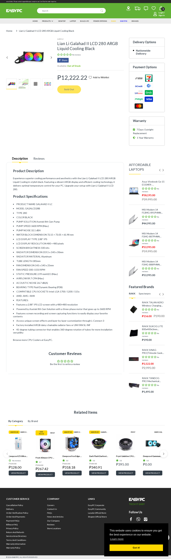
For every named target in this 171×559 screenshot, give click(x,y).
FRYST (52, 433)
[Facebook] (131, 519)
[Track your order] (137, 8)
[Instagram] (146, 519)
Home (9, 30)
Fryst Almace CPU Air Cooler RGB (45, 457)
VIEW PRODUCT (18, 473)
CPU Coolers (34, 339)
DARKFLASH (105, 432)
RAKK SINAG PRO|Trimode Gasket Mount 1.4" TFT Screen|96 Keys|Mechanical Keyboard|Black (153, 351)
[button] (64, 54)
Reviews (39, 158)
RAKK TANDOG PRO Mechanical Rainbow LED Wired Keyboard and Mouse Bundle (153, 380)
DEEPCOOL (24, 432)
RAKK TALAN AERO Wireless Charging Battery (153, 304)
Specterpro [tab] (145, 293)
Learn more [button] (117, 539)
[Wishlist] (153, 8)
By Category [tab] (15, 421)
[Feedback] (146, 9)
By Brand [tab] (33, 421)
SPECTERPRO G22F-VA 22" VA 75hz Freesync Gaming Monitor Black (153, 397)
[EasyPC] (14, 10)
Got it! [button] (136, 547)
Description (20, 158)
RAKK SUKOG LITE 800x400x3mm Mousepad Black (152, 328)
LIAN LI (60, 39)
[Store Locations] (128, 8)
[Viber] (138, 519)
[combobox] (71, 10)
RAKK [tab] (132, 293)
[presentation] (159, 170)
